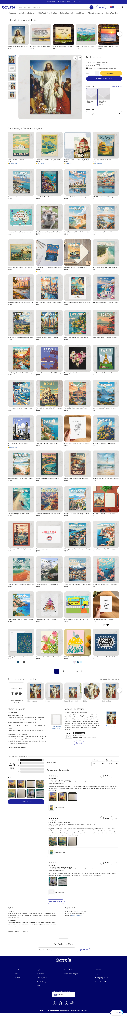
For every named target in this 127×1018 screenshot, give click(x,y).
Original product (60, 807)
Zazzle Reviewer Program (56, 783)
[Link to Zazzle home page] (9, 7)
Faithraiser (106, 65)
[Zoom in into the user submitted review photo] (12, 784)
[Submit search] (91, 7)
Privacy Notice (83, 1010)
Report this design (111, 726)
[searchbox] (55, 7)
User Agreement (74, 1010)
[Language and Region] (113, 7)
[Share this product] (75, 58)
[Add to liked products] (80, 58)
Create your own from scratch (56, 727)
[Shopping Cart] (122, 7)
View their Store (77, 740)
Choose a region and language (61, 991)
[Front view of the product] (50, 87)
